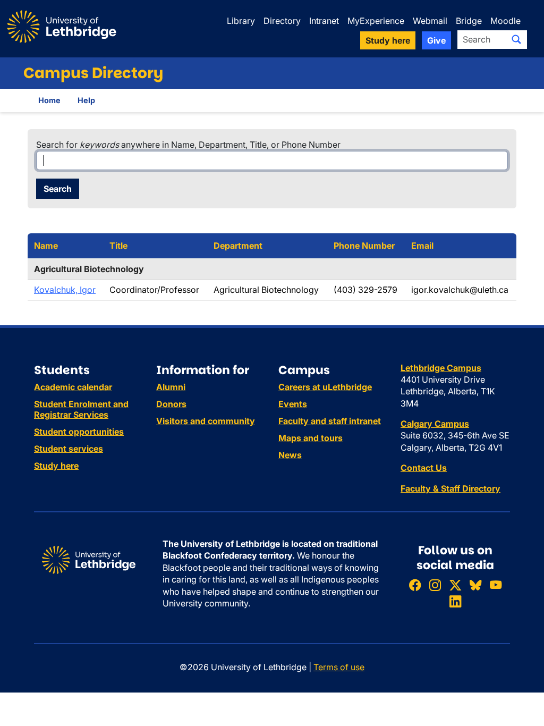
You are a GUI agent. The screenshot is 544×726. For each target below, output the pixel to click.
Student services (68, 448)
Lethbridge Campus (441, 367)
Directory (282, 20)
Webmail (430, 20)
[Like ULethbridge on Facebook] (414, 585)
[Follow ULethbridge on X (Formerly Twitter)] (455, 585)
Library (241, 20)
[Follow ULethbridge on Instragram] (435, 585)
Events (292, 404)
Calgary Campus (435, 423)
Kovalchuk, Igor (65, 289)
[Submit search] (516, 39)
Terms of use (338, 667)
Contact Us (424, 467)
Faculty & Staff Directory (450, 488)
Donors (171, 404)
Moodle (505, 20)
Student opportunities (79, 431)
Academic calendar (73, 387)
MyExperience (375, 20)
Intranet (324, 20)
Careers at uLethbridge (325, 387)
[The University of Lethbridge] (88, 559)
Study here (56, 465)
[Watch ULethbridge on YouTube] (495, 585)
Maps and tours (310, 438)
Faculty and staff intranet (329, 421)
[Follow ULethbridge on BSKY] (475, 585)
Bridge (469, 20)
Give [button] (436, 40)
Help (86, 100)
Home (49, 100)
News (290, 455)
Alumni (170, 387)
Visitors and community (205, 421)
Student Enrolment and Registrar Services (81, 409)
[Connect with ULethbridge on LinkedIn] (455, 602)
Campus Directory (93, 73)
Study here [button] (388, 40)
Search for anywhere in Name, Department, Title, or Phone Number (188, 144)
